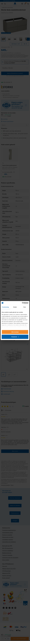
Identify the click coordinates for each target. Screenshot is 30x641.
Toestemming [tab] (5, 307)
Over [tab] (24, 307)
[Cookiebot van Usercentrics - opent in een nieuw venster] (22, 303)
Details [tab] (15, 307)
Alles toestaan (15, 332)
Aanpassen (14, 336)
